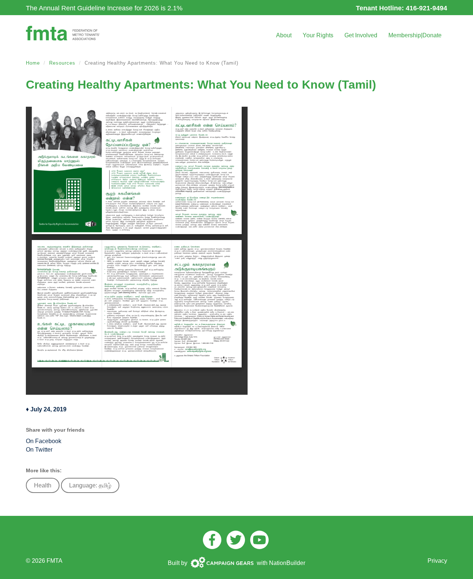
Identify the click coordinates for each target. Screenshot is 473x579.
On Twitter (39, 449)
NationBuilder (287, 563)
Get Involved (360, 35)
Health (42, 485)
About (284, 35)
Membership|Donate (415, 35)
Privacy (437, 561)
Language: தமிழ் (90, 485)
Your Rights (318, 35)
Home (33, 63)
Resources (62, 63)
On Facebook (43, 441)
